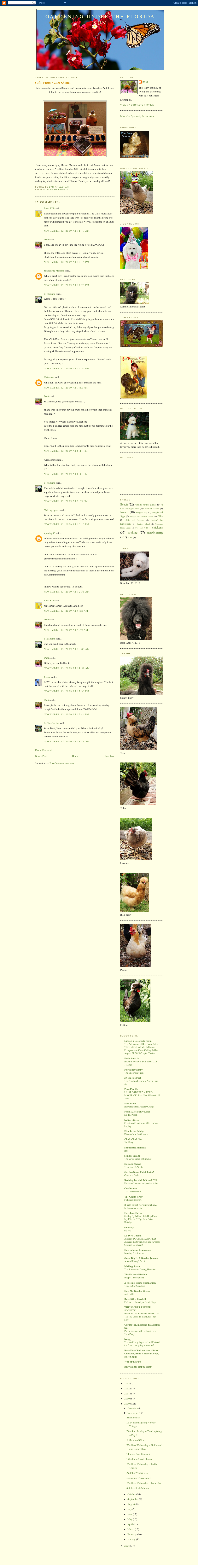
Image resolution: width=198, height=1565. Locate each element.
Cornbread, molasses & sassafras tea (142, 1326)
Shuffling (128, 1142)
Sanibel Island (143, 524)
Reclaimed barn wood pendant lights (141, 1183)
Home (75, 756)
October (131, 1494)
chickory (129, 1227)
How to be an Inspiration (137, 1250)
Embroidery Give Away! (139, 1478)
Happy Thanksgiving (134, 1277)
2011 (127, 1393)
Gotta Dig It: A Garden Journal (141, 1258)
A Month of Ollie (135, 1440)
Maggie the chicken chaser (141, 516)
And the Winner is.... (137, 1472)
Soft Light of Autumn (137, 1488)
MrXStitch (130, 1103)
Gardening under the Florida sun (100, 19)
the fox (127, 1230)
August (131, 1504)
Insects (124, 512)
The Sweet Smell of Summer (137, 1158)
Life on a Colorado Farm (138, 1040)
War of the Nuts (132, 1361)
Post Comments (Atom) (62, 763)
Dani (46, 239)
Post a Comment (43, 750)
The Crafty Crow (133, 1196)
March (131, 1529)
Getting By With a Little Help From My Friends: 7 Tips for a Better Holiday (140, 1219)
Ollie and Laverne (134, 520)
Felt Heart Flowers (133, 1199)
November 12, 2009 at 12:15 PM (67, 262)
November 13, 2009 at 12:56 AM (67, 591)
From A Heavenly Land (137, 1111)
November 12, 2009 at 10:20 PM (67, 524)
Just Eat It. (129, 1293)
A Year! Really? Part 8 (134, 1261)
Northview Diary (133, 1069)
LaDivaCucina (51, 723)
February (132, 1534)
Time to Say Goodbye (134, 1285)
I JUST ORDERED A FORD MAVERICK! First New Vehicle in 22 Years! (142, 1095)
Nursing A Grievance (134, 1252)
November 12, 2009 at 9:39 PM (66, 501)
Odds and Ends (131, 1175)
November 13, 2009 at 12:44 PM (67, 714)
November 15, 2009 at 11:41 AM (67, 741)
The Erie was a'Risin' (134, 1072)
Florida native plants (145, 504)
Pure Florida (131, 1089)
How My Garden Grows (137, 1291)
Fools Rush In (131, 1058)
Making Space (51, 510)
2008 (127, 1545)
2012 (127, 1388)
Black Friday (133, 1417)
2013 (127, 1383)
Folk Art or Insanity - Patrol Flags (140, 1302)
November (133, 1413)
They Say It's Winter (133, 1166)
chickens (157, 527)
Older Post (109, 756)
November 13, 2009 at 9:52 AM (66, 630)
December (132, 1408)
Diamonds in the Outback (136, 1134)
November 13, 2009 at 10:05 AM (67, 649)
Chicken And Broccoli (138, 1454)
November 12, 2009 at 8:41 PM (66, 474)
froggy (128, 1339)
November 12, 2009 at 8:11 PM (66, 451)
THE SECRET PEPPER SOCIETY (137, 1308)
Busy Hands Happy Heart (138, 1366)
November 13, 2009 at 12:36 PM (67, 691)
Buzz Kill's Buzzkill (135, 1299)
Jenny (47, 677)
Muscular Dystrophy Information (137, 116)
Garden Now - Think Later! (139, 1172)
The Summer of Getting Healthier (139, 1269)
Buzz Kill (49, 208)
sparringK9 (49, 533)
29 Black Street (132, 1077)
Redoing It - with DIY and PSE (140, 1180)
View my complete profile (137, 105)
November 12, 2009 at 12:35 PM (67, 368)
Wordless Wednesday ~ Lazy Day (143, 1483)
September (133, 1499)
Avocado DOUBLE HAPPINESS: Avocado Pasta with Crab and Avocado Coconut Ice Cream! (142, 1241)
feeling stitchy (131, 1120)
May (130, 1519)
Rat (125, 1150)
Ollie (160, 516)
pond (130, 537)
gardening (155, 532)
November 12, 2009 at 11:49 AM (67, 230)
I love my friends (57, 190)
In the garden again (133, 1207)
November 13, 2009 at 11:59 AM (67, 668)
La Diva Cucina (133, 1235)
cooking (132, 532)
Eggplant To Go (133, 1213)
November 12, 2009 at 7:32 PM (66, 387)
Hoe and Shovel (132, 1163)
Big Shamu (49, 293)
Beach (124, 504)
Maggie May (142, 512)
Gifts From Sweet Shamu (139, 1459)
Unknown (49, 377)
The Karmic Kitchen (135, 1274)
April (130, 1524)
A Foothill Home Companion (140, 1282)
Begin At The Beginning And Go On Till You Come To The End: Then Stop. (141, 1316)
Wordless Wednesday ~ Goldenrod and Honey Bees (144, 1447)
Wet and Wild (141, 527)
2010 (127, 1398)
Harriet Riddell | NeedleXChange (139, 1106)
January (131, 1539)
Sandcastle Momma (54, 270)
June (130, 1514)
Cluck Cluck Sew (133, 1139)
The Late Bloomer (132, 1191)
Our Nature (130, 1188)
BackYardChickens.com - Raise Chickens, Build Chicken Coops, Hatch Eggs (141, 1353)
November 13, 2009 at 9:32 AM (66, 610)
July (129, 1509)
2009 (127, 1403)
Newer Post (41, 756)
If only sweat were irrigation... (140, 1204)
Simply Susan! (132, 1155)
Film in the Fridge (134, 1131)
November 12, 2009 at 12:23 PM (67, 285)
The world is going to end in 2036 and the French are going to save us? (142, 1343)
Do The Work (130, 1114)
